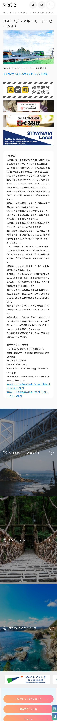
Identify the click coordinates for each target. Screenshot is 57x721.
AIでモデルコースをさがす (28, 452)
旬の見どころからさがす (28, 628)
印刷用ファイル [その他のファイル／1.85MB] (25, 73)
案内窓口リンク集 (28, 709)
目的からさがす (28, 540)
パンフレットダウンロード (28, 699)
